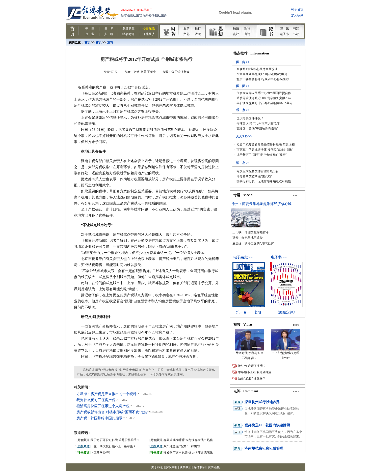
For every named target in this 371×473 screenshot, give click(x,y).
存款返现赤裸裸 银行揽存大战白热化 (181, 440)
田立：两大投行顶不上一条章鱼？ (106, 446)
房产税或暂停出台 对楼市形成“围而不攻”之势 (112, 412)
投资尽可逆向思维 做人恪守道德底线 (181, 452)
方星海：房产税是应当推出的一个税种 (106, 394)
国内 (110, 42)
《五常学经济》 (94, 452)
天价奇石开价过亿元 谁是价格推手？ (108, 440)
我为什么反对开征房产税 (95, 400)
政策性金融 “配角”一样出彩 (174, 446)
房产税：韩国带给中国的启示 (99, 418)
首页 (88, 42)
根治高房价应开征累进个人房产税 (102, 406)
